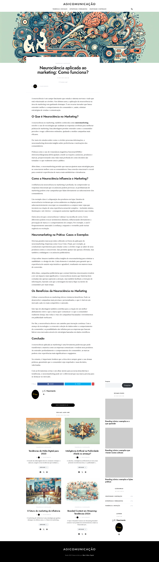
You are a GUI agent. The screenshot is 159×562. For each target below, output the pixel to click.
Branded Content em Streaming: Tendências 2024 (82, 512)
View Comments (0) (62, 405)
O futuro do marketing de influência (43, 510)
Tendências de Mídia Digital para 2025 (44, 452)
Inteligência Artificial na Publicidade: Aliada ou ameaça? (82, 452)
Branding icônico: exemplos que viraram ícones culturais (117, 451)
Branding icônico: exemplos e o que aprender (117, 422)
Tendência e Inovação (60, 9)
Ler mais (42, 467)
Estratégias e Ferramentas (78, 9)
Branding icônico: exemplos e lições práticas (119, 480)
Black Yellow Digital (88, 555)
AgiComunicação (79, 4)
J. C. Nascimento (42, 86)
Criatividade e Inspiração (98, 9)
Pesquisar (107, 381)
